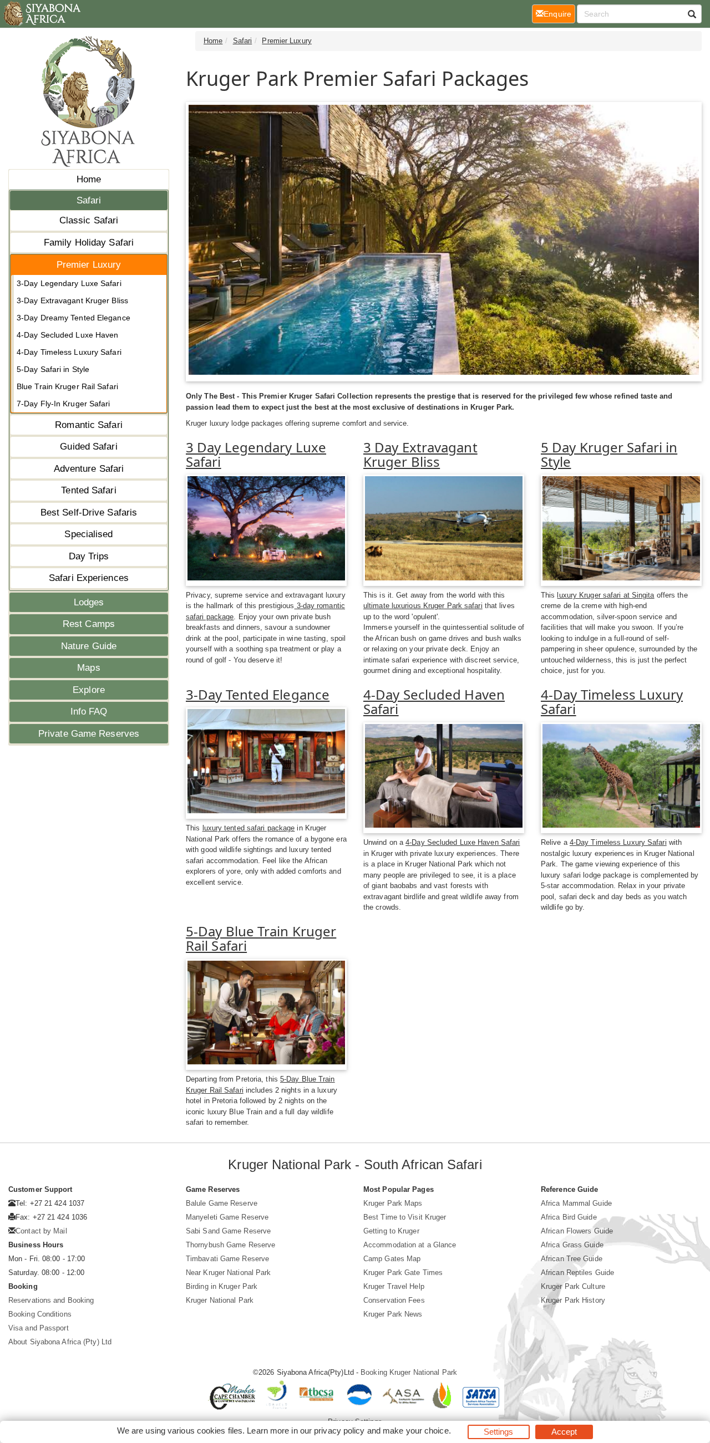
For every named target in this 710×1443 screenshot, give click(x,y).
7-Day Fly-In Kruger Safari (63, 403)
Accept (564, 1431)
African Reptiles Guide (577, 1272)
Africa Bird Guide (569, 1217)
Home (89, 179)
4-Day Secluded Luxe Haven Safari (462, 842)
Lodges (89, 602)
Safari (89, 200)
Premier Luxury (89, 264)
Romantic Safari (89, 425)
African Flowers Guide (577, 1231)
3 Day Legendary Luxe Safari (256, 454)
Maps (88, 667)
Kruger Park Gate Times (403, 1272)
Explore (89, 690)
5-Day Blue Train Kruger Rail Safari (261, 938)
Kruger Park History (573, 1300)
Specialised (88, 534)
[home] (41, 14)
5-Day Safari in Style (53, 369)
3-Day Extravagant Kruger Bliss (72, 300)
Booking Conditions (40, 1314)
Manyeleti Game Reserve (227, 1217)
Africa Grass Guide (572, 1245)
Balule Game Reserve (221, 1203)
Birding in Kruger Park (221, 1286)
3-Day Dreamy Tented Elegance (73, 317)
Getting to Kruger (391, 1231)
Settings (499, 1431)
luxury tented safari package (248, 828)
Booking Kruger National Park (409, 1372)
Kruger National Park (219, 1300)
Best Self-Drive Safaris (88, 512)
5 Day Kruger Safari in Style (609, 454)
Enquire (559, 13)
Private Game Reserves (88, 733)
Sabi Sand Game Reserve (228, 1231)
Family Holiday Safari (89, 242)
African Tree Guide (571, 1259)
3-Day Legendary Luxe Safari (69, 283)
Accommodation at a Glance (410, 1245)
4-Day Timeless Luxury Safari (69, 352)
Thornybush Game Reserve (230, 1245)
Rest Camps (89, 624)
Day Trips (89, 556)
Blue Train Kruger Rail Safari (67, 386)
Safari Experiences (89, 578)
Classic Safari (88, 220)
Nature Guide (88, 646)
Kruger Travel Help (393, 1286)
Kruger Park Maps (393, 1203)
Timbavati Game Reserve (227, 1259)
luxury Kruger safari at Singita (605, 595)
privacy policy (339, 1430)
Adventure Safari (89, 468)
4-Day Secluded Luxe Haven (68, 334)
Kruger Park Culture (573, 1286)
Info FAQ (89, 711)
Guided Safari (88, 446)
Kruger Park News (393, 1314)
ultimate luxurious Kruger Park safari (423, 605)
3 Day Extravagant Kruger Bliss (420, 454)
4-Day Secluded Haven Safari (434, 701)
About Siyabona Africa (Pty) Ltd (59, 1342)
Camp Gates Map (391, 1259)
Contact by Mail (41, 1231)
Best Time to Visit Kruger (405, 1217)
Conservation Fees (394, 1300)
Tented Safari (88, 490)
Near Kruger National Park (228, 1272)
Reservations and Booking (51, 1300)
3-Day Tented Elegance (257, 694)
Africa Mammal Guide (576, 1203)
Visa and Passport (38, 1328)
